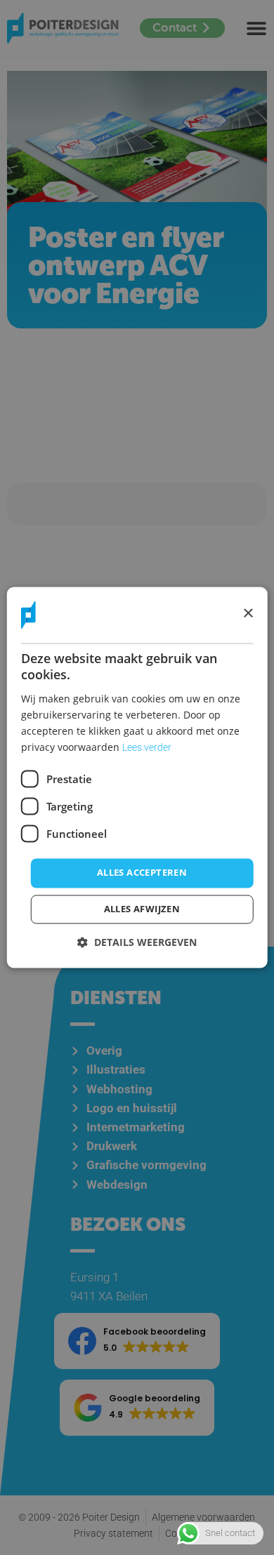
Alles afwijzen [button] (142, 909)
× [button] (247, 614)
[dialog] (137, 777)
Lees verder (146, 748)
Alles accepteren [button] (142, 873)
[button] (137, 943)
